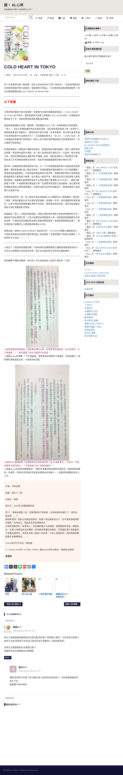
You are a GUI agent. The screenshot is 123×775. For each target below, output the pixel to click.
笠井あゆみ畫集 (104, 227)
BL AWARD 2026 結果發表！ (97, 145)
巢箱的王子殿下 (91, 142)
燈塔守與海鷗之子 (92, 154)
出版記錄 (88, 289)
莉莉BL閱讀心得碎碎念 (95, 276)
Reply (8, 658)
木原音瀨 (44, 75)
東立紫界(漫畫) (91, 320)
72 (65, 75)
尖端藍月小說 (90, 311)
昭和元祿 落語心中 (14, 604)
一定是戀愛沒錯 (104, 173)
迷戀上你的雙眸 (71, 604)
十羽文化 (88, 305)
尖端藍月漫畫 (90, 314)
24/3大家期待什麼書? (107, 236)
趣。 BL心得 (13, 5)
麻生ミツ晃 (54, 75)
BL (31, 75)
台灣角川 (88, 308)
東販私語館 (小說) (92, 327)
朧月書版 (88, 317)
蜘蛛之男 (88, 148)
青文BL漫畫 (89, 333)
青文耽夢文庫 (90, 336)
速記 (8, 75)
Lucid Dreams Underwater (96, 273)
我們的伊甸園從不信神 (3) (96, 139)
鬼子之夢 (101, 233)
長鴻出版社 (89, 330)
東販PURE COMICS (94, 324)
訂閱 (87, 71)
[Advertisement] (102, 109)
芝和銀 (87, 151)
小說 (35, 75)
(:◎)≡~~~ (89, 270)
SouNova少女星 (91, 302)
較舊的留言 (10, 621)
